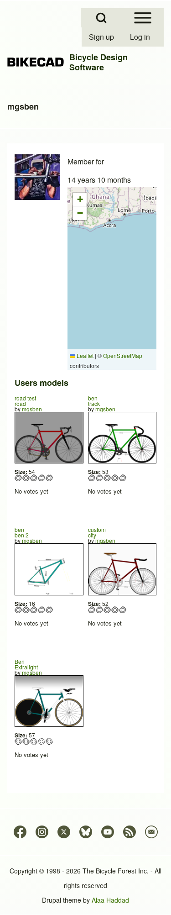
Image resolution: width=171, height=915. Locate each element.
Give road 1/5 (18, 477)
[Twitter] (64, 832)
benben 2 (22, 532)
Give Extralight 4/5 (42, 741)
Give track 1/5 (92, 477)
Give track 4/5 (115, 477)
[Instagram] (42, 832)
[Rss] (129, 832)
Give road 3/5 (34, 477)
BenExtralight (26, 664)
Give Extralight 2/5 (26, 741)
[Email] (151, 832)
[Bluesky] (86, 832)
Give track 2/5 (100, 477)
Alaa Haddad (110, 899)
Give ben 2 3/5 (34, 609)
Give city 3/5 (107, 609)
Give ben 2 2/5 (26, 609)
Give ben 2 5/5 (49, 609)
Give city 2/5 (100, 609)
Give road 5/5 (49, 477)
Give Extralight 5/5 (49, 741)
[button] (80, 199)
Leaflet (84, 355)
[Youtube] (107, 832)
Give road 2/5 (26, 477)
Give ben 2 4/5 (42, 609)
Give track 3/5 (107, 477)
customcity (97, 532)
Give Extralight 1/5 (18, 741)
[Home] (35, 62)
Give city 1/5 (92, 609)
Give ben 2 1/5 (18, 609)
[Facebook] (20, 832)
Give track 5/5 (123, 477)
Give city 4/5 (115, 609)
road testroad (25, 400)
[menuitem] (102, 37)
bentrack (94, 400)
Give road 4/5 (42, 477)
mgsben (32, 409)
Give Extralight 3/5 (34, 741)
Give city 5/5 (123, 609)
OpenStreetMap (122, 355)
